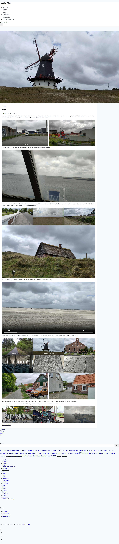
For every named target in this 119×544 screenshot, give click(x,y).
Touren (5, 9)
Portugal (4, 486)
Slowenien (5, 493)
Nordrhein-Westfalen (104, 453)
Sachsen (13, 456)
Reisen (4, 488)
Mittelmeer (83, 453)
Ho (1, 434)
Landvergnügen (54, 453)
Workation (64, 456)
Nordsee (8, 425)
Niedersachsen (93, 453)
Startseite (5, 7)
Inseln (4, 425)
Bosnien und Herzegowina (9, 466)
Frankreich (5, 471)
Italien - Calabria (68, 450)
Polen (3, 485)
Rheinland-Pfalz (8, 456)
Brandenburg (30, 450)
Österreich (5, 483)
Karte (4, 11)
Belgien (4, 465)
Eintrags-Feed (5, 513)
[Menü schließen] (0, 530)
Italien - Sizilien (19, 453)
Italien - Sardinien (9, 453)
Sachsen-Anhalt (18, 456)
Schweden (5, 490)
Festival (39, 450)
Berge (22, 450)
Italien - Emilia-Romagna (87, 450)
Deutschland (5, 470)
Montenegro (5, 478)
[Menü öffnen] (1, 24)
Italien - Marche (111, 450)
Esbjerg (2, 430)
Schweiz (4, 492)
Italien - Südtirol (28, 453)
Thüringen (59, 456)
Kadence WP (26, 524)
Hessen (55, 450)
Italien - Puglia (2, 453)
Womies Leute (6, 14)
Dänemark (4, 106)
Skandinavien (46, 456)
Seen (38, 456)
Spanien (4, 495)
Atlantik (2, 450)
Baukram (4, 463)
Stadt (53, 456)
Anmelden (5, 511)
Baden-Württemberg (10, 450)
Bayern (18, 450)
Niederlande (5, 480)
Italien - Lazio (96, 450)
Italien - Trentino (46, 453)
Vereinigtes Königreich (8, 498)
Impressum (6, 16)
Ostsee (2, 456)
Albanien (4, 460)
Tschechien (5, 497)
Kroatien (4, 475)
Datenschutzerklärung (8, 19)
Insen (63, 450)
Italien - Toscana (37, 453)
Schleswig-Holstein (29, 456)
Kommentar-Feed (6, 514)
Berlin (25, 450)
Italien (3, 473)
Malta (3, 476)
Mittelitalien (77, 453)
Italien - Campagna (77, 450)
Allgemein (4, 461)
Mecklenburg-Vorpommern (66, 453)
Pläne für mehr (6, 17)
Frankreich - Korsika (47, 450)
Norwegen (5, 481)
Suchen (2, 443)
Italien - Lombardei (104, 450)
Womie (4, 12)
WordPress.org (6, 516)
